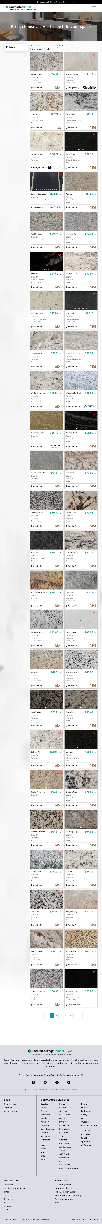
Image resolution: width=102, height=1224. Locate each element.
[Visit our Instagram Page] (45, 1082)
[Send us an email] (57, 1082)
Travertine (45, 1139)
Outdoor (85, 1122)
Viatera (62, 1136)
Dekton (62, 1118)
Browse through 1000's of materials (53, 2)
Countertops (10, 1104)
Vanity (84, 1114)
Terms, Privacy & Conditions (85, 1219)
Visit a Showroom (12, 1111)
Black (43, 1152)
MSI (60, 1161)
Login (25, 1089)
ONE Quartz (64, 1164)
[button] (43, 69)
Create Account (39, 1089)
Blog (57, 1202)
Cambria (63, 1111)
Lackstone (64, 1143)
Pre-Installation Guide (65, 1192)
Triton (62, 1150)
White (43, 1148)
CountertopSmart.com (14, 1219)
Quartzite (45, 1125)
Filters (10, 47)
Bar (82, 1118)
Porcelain (45, 1122)
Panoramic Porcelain (68, 1168)
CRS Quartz (64, 1114)
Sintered (44, 1132)
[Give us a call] (68, 1082)
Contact (55, 1089)
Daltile (7, 1209)
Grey (43, 1156)
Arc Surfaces (65, 1147)
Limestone (45, 1114)
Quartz (44, 1107)
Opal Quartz (65, 1125)
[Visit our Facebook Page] (33, 1082)
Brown (43, 1159)
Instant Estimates (70, 1089)
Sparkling (85, 1138)
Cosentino (64, 1157)
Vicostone (64, 1139)
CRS (6, 1195)
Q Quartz (63, 1132)
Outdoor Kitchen (89, 1125)
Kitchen (84, 1107)
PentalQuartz (65, 1129)
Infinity (62, 1122)
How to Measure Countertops (68, 1195)
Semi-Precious (47, 1129)
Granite (44, 1111)
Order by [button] (40, 49)
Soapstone (46, 1136)
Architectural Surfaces (14, 1188)
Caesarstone (65, 1107)
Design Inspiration (63, 1184)
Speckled (85, 1141)
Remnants (9, 1107)
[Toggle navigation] (94, 8)
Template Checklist (64, 1188)
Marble (44, 1118)
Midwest (8, 1206)
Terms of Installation (64, 1199)
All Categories (87, 1145)
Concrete (85, 1134)
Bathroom (86, 1111)
